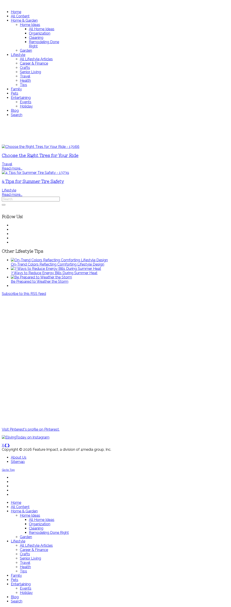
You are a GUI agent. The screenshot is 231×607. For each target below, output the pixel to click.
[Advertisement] (115, 131)
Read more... (12, 168)
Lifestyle (9, 190)
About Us (18, 457)
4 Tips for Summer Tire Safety (33, 181)
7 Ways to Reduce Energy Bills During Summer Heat (54, 273)
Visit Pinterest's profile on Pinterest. (31, 429)
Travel (7, 164)
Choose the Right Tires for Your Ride (40, 155)
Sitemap (18, 462)
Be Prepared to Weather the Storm (39, 281)
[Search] (3, 204)
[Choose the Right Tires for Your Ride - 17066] (40, 147)
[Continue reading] (59, 260)
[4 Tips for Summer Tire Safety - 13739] (35, 172)
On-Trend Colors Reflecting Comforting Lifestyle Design (57, 264)
